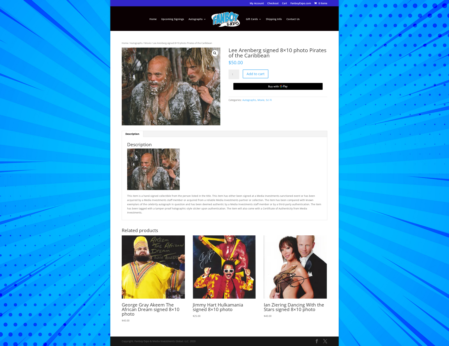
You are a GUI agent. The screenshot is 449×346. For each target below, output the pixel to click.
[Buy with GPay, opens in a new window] (278, 86)
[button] (215, 53)
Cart (284, 3)
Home (153, 19)
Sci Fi (269, 100)
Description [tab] (132, 134)
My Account (257, 3)
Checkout (273, 3)
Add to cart (255, 73)
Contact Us (293, 19)
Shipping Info (274, 19)
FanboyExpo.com (300, 3)
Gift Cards (252, 19)
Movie (147, 43)
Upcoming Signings (172, 19)
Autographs (196, 19)
